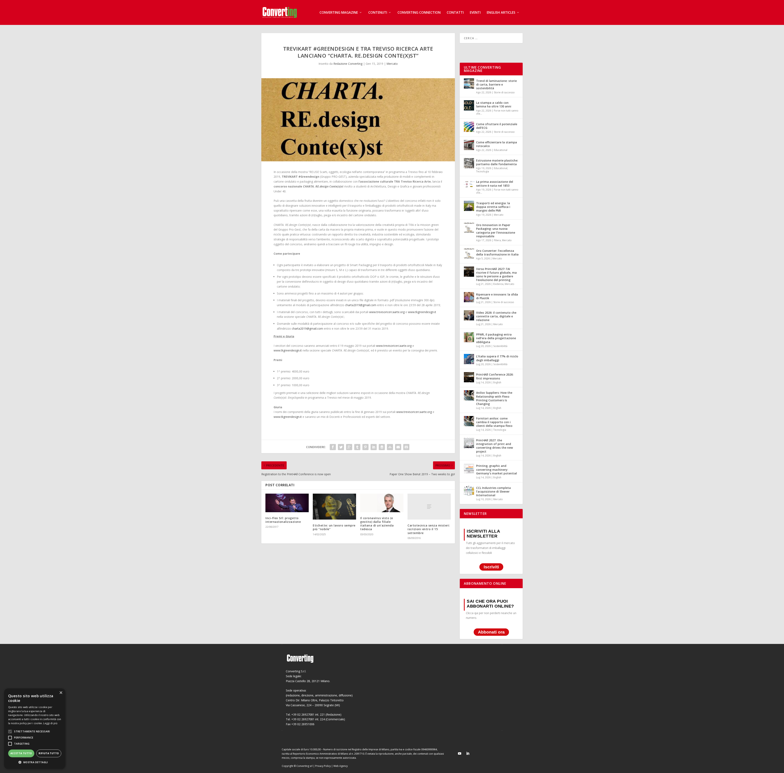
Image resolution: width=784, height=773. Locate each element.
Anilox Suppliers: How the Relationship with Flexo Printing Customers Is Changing (494, 398)
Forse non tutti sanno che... (497, 112)
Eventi (475, 13)
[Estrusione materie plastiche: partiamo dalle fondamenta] (469, 163)
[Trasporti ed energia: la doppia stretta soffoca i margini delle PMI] (469, 206)
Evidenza (498, 284)
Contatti (455, 13)
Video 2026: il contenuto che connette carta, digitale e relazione (496, 316)
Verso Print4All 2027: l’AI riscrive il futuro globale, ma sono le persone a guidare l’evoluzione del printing (496, 274)
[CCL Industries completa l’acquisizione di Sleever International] (469, 490)
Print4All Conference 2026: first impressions (494, 376)
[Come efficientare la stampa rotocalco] (469, 145)
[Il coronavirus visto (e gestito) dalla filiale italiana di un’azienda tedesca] (381, 503)
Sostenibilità (500, 346)
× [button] (60, 692)
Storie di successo (504, 92)
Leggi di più (50, 723)
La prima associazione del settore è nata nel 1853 (494, 183)
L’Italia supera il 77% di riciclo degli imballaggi (497, 358)
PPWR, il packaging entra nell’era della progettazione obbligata (496, 338)
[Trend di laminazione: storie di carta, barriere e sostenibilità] (469, 83)
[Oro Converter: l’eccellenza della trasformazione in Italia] (469, 253)
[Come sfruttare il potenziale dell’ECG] (469, 127)
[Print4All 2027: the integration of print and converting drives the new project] (469, 443)
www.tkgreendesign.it (422, 312)
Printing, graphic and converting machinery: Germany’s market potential (496, 469)
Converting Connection (419, 13)
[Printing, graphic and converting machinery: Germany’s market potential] (469, 468)
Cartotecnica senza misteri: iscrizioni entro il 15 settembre (429, 529)
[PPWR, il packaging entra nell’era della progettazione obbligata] (469, 337)
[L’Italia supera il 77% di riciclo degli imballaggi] (469, 359)
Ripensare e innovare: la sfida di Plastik (497, 296)
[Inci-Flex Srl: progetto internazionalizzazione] (287, 503)
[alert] (34, 728)
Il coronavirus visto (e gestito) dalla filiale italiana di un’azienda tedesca (377, 523)
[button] (34, 762)
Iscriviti (491, 567)
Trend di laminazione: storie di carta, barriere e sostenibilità (496, 84)
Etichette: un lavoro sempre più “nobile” (334, 527)
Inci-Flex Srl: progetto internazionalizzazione (283, 520)
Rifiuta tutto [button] (49, 753)
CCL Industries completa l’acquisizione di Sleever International (493, 491)
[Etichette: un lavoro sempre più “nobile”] (334, 507)
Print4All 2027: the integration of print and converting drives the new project (494, 445)
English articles (501, 13)
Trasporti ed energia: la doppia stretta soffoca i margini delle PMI (493, 206)
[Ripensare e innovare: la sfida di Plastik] (469, 297)
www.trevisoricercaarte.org (387, 312)
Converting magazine (339, 13)
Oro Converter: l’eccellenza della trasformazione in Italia (497, 252)
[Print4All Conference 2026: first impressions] (469, 377)
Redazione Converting (347, 64)
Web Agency (340, 766)
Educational (500, 150)
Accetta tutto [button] (21, 753)
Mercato (392, 64)
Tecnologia (482, 171)
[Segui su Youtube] (459, 753)
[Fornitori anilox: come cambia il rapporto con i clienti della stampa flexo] (469, 421)
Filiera (497, 240)
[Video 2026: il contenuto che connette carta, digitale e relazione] (469, 315)
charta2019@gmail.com (360, 305)
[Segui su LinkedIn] (467, 753)
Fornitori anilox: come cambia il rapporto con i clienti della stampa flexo (494, 422)
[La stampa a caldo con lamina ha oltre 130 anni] (469, 105)
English (497, 382)
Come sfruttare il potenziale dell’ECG (496, 126)
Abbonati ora (491, 632)
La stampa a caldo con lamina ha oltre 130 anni (493, 104)
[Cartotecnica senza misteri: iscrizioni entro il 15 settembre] (429, 507)
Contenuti (377, 13)
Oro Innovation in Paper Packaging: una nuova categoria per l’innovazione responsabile (495, 230)
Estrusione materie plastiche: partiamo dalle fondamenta (497, 162)
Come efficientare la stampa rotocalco (496, 144)
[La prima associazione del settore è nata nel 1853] (469, 184)
